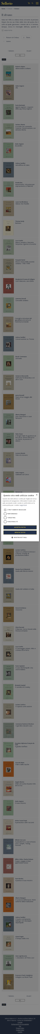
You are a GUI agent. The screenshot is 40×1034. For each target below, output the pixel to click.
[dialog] (20, 517)
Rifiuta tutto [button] (20, 532)
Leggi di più (23, 505)
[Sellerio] (7, 3)
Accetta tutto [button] (20, 527)
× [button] (36, 495)
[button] (20, 537)
